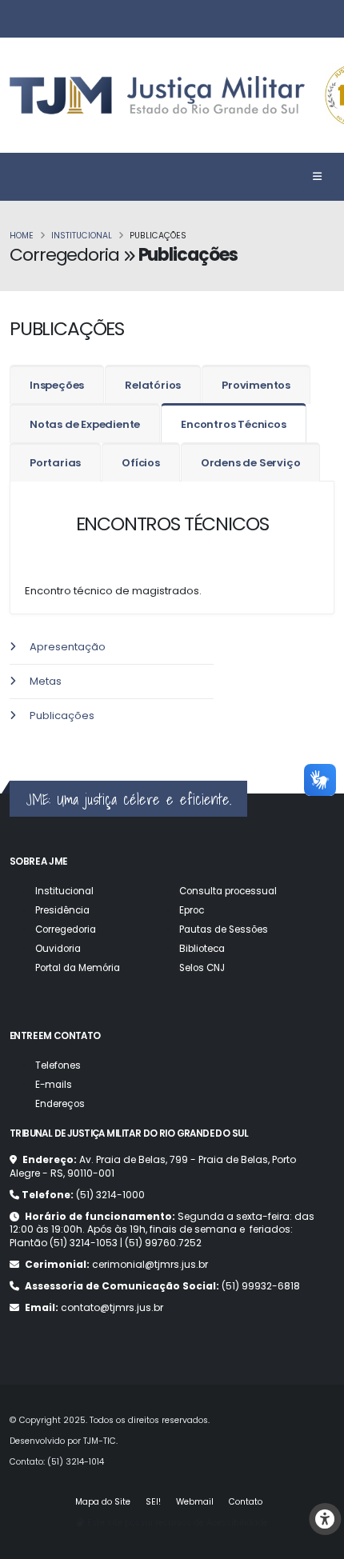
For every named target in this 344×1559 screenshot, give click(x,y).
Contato (245, 1502)
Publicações (62, 715)
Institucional (81, 236)
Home (22, 236)
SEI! (153, 1502)
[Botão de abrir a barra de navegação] (317, 177)
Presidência (62, 910)
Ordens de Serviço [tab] (251, 462)
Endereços (60, 1103)
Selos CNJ (202, 967)
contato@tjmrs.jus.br (112, 1307)
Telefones (58, 1065)
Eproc (191, 910)
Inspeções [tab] (57, 385)
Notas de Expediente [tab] (85, 424)
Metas (46, 681)
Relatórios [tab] (153, 385)
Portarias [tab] (55, 462)
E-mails (53, 1084)
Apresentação (68, 646)
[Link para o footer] (1, 742)
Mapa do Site (102, 1502)
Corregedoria (65, 929)
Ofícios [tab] (141, 462)
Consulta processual (228, 891)
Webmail (195, 1502)
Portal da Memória (77, 967)
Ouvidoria (58, 948)
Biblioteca (202, 948)
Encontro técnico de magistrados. (112, 590)
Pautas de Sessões (223, 929)
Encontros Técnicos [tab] (233, 424)
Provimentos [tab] (256, 385)
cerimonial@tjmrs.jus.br (150, 1264)
